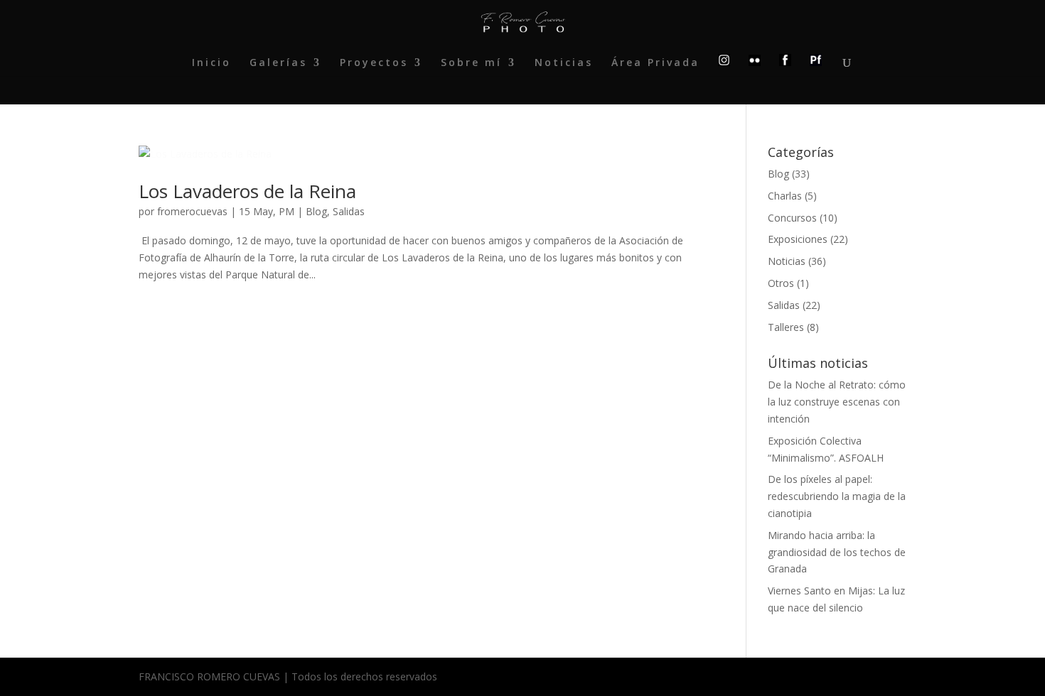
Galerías (278, 63)
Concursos (792, 217)
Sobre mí (471, 63)
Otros (781, 283)
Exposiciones (797, 239)
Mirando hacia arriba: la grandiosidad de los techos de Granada (837, 552)
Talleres (786, 327)
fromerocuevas (192, 211)
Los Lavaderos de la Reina (247, 191)
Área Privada (655, 63)
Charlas (785, 195)
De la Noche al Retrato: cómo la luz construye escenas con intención (837, 401)
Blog (316, 211)
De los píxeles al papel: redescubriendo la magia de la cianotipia (837, 496)
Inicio (211, 63)
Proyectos (374, 63)
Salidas (349, 211)
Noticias (564, 63)
